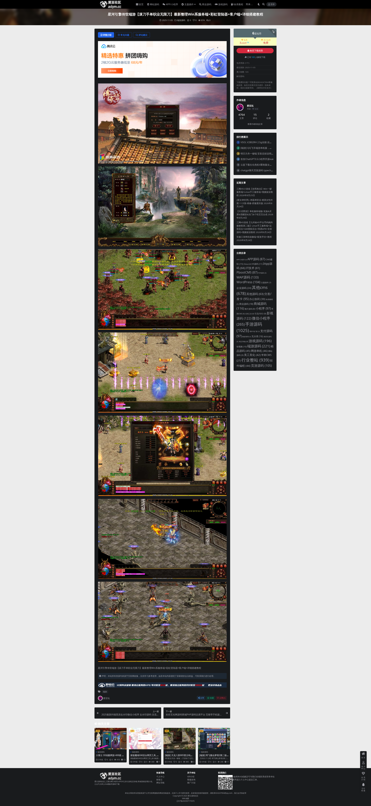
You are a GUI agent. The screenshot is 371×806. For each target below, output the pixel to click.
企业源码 (244, 288)
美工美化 (252, 355)
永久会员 (267, 40)
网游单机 (259, 351)
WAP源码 (248, 277)
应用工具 (249, 314)
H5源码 (257, 264)
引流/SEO (260, 313)
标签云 (159, 779)
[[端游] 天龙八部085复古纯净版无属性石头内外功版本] (179, 738)
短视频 (242, 346)
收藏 (212, 698)
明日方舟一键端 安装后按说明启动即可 (261, 153)
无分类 (257, 336)
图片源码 (250, 309)
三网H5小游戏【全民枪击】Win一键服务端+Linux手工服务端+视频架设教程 (255, 192)
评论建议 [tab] (143, 34)
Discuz (247, 264)
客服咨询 (191, 779)
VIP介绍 (190, 776)
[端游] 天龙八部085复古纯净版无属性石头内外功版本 (179, 756)
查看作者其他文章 (255, 124)
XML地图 (185, 798)
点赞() (222, 698)
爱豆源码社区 (193, 796)
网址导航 (160, 782)
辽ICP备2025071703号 (186, 801)
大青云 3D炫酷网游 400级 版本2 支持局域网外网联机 (110, 756)
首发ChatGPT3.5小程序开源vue (257, 159)
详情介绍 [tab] (107, 34)
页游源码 (261, 365)
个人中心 (160, 776)
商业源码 (206, 4)
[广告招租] (162, 685)
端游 (105, 691)
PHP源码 (262, 273)
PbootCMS (247, 272)
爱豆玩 (106, 698)
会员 (245, 40)
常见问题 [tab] (125, 34)
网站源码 (154, 4)
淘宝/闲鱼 (243, 341)
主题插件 (189, 4)
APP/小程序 (172, 4)
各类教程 (238, 4)
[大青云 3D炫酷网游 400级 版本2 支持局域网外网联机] (110, 738)
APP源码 (256, 259)
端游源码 (181, 20)
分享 (202, 698)
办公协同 (257, 299)
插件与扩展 (255, 331)
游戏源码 (223, 4)
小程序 (263, 308)
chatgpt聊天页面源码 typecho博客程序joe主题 (265, 170)
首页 (141, 4)
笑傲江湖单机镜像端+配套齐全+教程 (254, 236)
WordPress (248, 282)
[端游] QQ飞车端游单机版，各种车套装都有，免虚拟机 (269, 148)
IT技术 (253, 268)
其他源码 (255, 294)
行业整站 (255, 360)
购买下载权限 (256, 50)
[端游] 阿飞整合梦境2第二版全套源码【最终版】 (213, 756)
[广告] (162, 60)
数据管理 (246, 337)
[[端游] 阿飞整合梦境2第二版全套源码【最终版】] (214, 738)
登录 (273, 4)
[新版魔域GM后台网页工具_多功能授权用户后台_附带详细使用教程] (145, 738)
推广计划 (191, 782)
